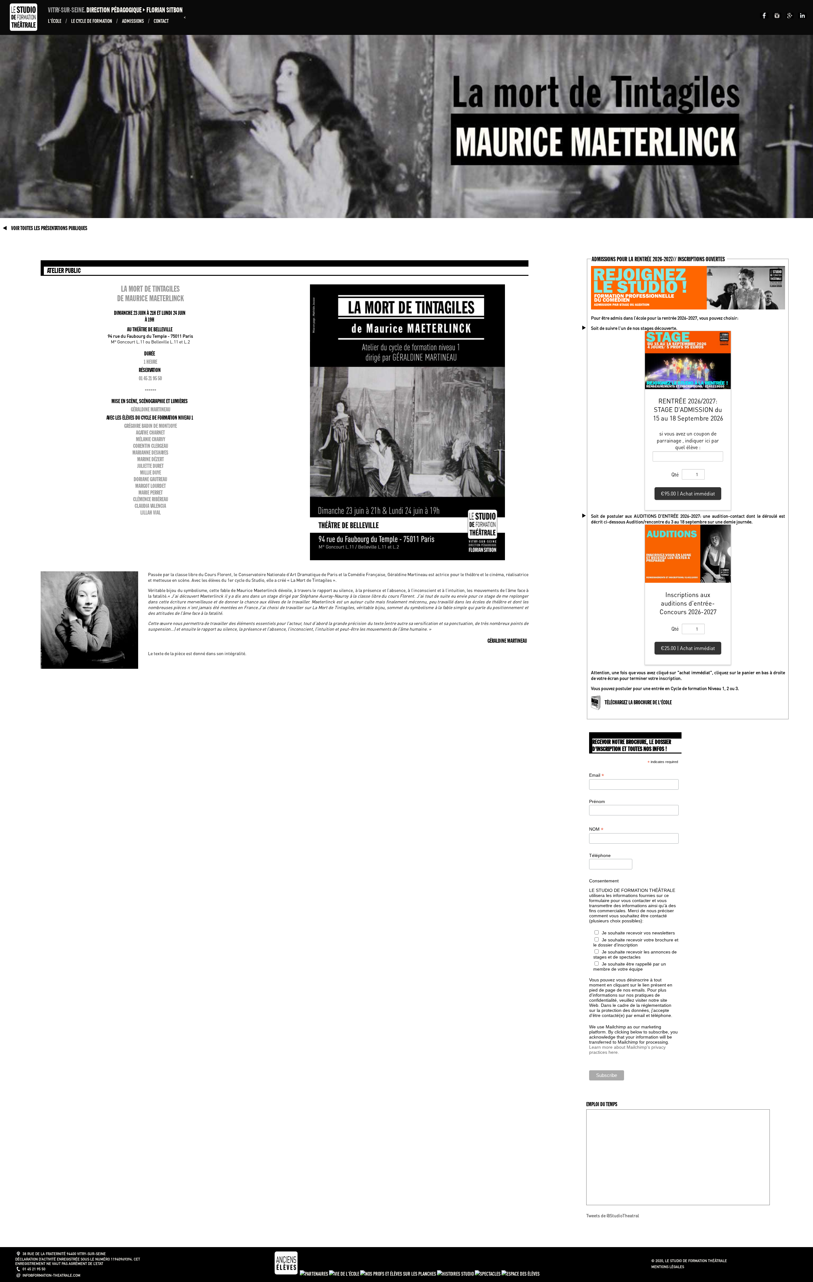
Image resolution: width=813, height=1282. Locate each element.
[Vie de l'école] (344, 1273)
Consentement (604, 880)
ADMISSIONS (133, 20)
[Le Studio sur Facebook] (763, 16)
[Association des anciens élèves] (286, 1273)
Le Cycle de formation (92, 20)
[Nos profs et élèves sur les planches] (398, 1273)
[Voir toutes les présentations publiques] (5, 228)
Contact (161, 20)
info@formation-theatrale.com (51, 1275)
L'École (55, 20)
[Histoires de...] (456, 1273)
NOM (596, 829)
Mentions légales (667, 1267)
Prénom (597, 801)
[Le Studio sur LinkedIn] (801, 16)
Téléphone (600, 855)
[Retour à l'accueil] (25, 29)
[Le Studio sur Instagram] (775, 16)
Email (596, 775)
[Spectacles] (488, 1273)
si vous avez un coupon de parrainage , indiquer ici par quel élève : (688, 440)
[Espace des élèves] (520, 1273)
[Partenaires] (314, 1273)
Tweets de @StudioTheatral (612, 1215)
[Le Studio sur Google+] (788, 16)
